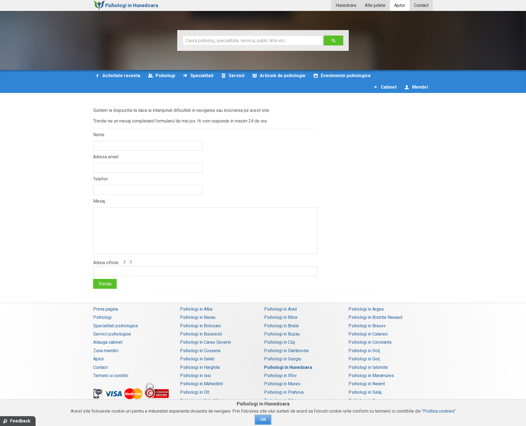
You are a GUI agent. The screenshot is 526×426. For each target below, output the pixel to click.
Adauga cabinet (107, 342)
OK (263, 419)
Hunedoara (346, 5)
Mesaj (99, 201)
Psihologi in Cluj (279, 342)
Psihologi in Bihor (281, 317)
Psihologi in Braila (281, 325)
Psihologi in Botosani (200, 325)
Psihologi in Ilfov (280, 375)
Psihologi (102, 317)
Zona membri (105, 350)
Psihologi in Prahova (284, 392)
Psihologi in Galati (197, 358)
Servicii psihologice (112, 334)
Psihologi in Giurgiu (282, 358)
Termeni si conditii (110, 375)
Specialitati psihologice (115, 325)
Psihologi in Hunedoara (288, 367)
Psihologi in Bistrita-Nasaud (375, 317)
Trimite (105, 284)
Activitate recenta (120, 75)
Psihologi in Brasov (367, 325)
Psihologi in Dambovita (286, 350)
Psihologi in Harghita (200, 367)
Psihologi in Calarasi (368, 334)
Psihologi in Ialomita (368, 367)
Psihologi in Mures (282, 383)
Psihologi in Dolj (364, 350)
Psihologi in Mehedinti (201, 383)
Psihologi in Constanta (369, 342)
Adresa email (105, 156)
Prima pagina (105, 309)
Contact (421, 5)
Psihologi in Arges (366, 309)
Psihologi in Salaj (364, 392)
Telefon (100, 179)
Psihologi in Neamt (366, 383)
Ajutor (399, 5)
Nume (98, 134)
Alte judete (375, 5)
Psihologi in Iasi (195, 375)
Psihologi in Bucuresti (201, 334)
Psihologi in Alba (196, 309)
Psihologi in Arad (280, 309)
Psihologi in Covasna (200, 350)
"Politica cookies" (439, 411)
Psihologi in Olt (194, 392)
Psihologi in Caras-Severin (205, 342)
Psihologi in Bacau (197, 317)
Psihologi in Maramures (371, 375)
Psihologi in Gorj (364, 358)
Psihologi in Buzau (282, 334)
